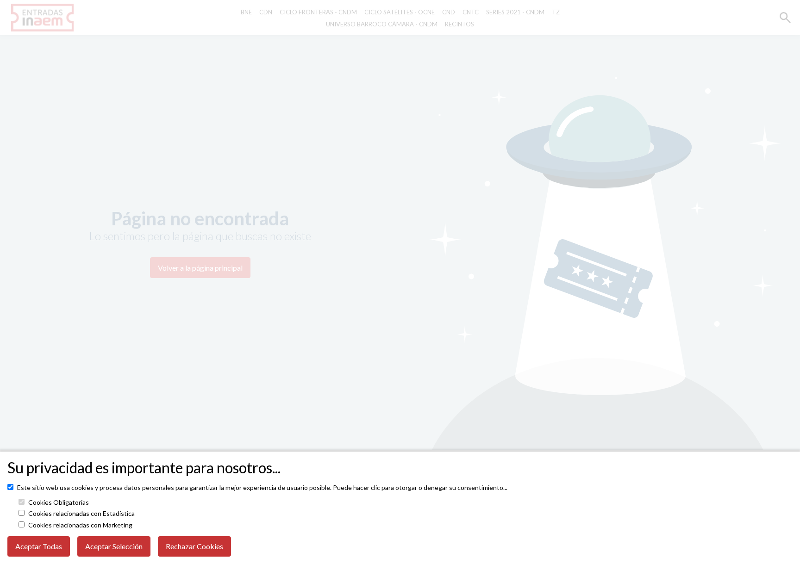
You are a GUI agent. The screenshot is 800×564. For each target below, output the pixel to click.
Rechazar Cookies (194, 546)
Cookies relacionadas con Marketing (80, 525)
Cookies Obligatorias (58, 502)
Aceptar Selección (114, 546)
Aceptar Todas (38, 546)
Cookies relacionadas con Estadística (81, 513)
